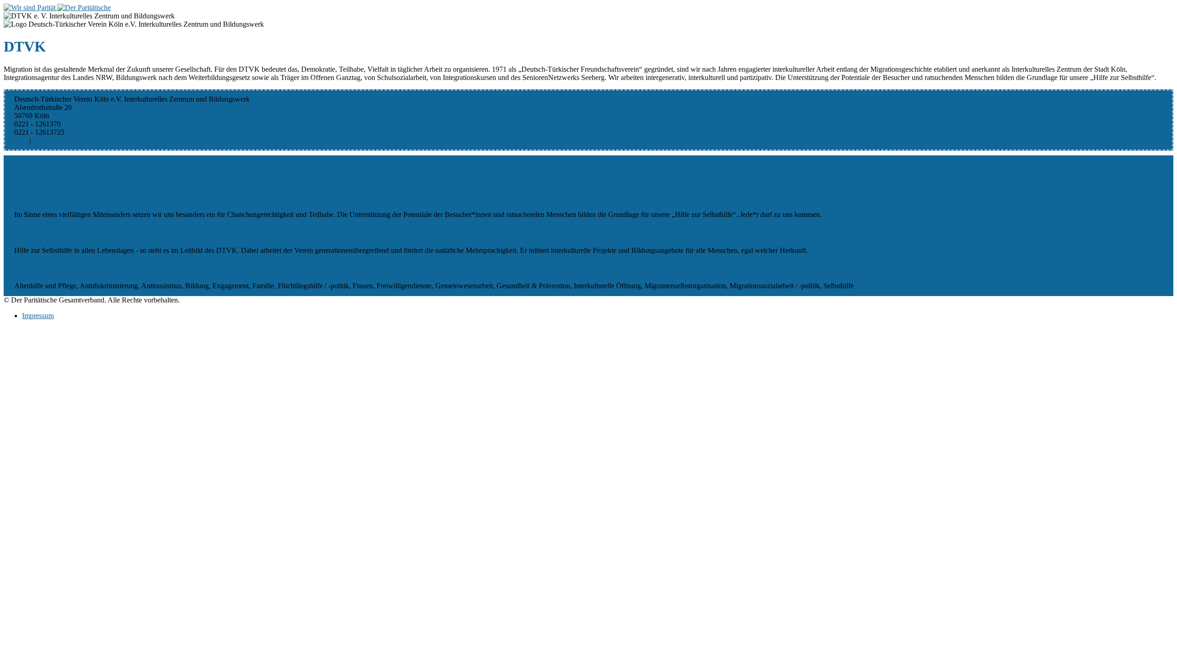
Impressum (38, 316)
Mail (21, 140)
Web (39, 140)
